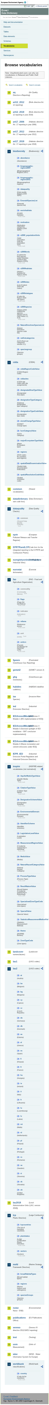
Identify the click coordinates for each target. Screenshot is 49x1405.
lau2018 (17, 1202)
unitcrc (23, 642)
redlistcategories (24, 338)
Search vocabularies (15, 85)
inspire (16, 766)
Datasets (7, 27)
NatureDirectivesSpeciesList (24, 325)
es (21, 1051)
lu (21, 1108)
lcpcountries (24, 1225)
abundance (24, 158)
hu (21, 1075)
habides (17, 687)
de (21, 1018)
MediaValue (24, 856)
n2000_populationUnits (24, 235)
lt (21, 1100)
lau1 (15, 961)
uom (15, 1344)
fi (21, 1059)
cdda (15, 362)
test (15, 1337)
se (21, 1165)
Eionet (14, 17)
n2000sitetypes (24, 293)
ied (14, 706)
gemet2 (17, 670)
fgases (16, 660)
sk (21, 1182)
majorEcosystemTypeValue (24, 441)
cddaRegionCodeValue (24, 369)
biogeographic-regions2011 (24, 179)
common (17, 489)
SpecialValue (24, 911)
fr (21, 1067)
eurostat (17, 569)
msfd (15, 1264)
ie (21, 1083)
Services (7, 51)
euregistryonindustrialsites (20, 560)
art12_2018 (18, 112)
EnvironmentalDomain (24, 812)
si (21, 1173)
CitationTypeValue (24, 788)
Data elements (9, 36)
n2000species (24, 307)
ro (21, 1157)
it (21, 1091)
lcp (14, 1215)
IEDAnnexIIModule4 (20, 741)
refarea (23, 621)
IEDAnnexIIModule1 (20, 716)
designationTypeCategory (24, 400)
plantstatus (24, 1236)
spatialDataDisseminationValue (24, 463)
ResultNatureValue (24, 886)
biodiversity (19, 151)
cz (21, 1008)
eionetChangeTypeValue (24, 421)
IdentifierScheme (24, 823)
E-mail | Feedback (11, 1396)
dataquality (24, 189)
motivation (24, 222)
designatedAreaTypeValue (24, 390)
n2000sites (24, 282)
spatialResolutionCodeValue (24, 475)
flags (22, 599)
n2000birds (24, 252)
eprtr (15, 535)
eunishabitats (24, 210)
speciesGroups (24, 1295)
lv (21, 1116)
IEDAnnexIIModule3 (20, 726)
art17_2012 (18, 131)
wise (15, 1354)
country (23, 1373)
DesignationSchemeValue (24, 800)
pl (21, 1141)
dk (21, 1026)
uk (21, 1190)
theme (23, 931)
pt (21, 1149)
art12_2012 (18, 102)
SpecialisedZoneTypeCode (24, 901)
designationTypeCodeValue (24, 411)
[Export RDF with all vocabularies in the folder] (42, 151)
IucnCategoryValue (24, 431)
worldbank (18, 1364)
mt (21, 1124)
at (21, 975)
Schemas (7, 41)
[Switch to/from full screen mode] (32, 6)
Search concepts (34, 85)
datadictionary (20, 499)
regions (23, 452)
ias (14, 696)
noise (16, 1308)
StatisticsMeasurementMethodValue (24, 919)
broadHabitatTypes (24, 1274)
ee (21, 1034)
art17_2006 (18, 122)
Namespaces (9, 55)
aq (14, 92)
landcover (18, 952)
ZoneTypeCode (24, 941)
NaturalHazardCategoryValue (24, 865)
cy (21, 1000)
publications (19, 1318)
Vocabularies (9, 46)
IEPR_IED (18, 754)
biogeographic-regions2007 (24, 167)
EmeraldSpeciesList (24, 201)
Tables (6, 32)
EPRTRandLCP (20, 547)
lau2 (15, 968)
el (21, 1042)
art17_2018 (18, 141)
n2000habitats (24, 268)
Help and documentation (13, 22)
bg (21, 992)
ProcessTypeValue (24, 876)
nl (21, 1132)
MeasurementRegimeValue (24, 843)
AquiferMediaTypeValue (24, 776)
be (21, 983)
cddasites (24, 379)
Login (28, 6)
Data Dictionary (23, 17)
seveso (16, 1327)
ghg (15, 677)
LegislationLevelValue (24, 833)
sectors (23, 1251)
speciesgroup (24, 349)
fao (14, 579)
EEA (14, 2)
